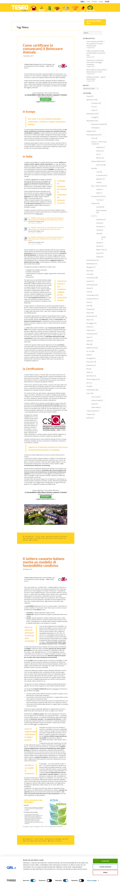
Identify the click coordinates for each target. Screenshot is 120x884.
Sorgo (93, 110)
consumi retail (96, 400)
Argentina (99, 147)
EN (108, 1)
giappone (99, 179)
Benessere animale (53, 536)
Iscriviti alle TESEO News (94, 22)
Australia (99, 207)
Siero (88, 383)
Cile (97, 154)
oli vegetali (90, 358)
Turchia (98, 200)
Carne (88, 274)
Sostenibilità (29, 538)
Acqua (88, 96)
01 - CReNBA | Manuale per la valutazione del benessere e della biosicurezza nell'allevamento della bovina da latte (46, 219)
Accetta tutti (105, 861)
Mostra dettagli (92, 880)
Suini (88, 393)
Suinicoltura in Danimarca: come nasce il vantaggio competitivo (95, 62)
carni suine (95, 397)
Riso (87, 369)
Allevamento (90, 121)
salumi (93, 404)
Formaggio (90, 323)
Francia (98, 223)
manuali (60, 538)
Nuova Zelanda (101, 210)
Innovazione (90, 334)
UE (92, 216)
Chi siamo (94, 1)
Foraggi (93, 117)
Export (88, 313)
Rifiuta (105, 872)
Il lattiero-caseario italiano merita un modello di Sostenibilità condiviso (43, 562)
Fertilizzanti (90, 316)
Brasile (98, 151)
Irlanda (98, 230)
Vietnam (89, 418)
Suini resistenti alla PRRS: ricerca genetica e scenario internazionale (95, 44)
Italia (24, 538)
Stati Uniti (99, 165)
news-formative (42, 841)
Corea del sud (100, 175)
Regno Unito (100, 250)
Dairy (88, 302)
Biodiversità (90, 264)
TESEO (19, 7)
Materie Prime (91, 348)
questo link (31, 282)
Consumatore (90, 295)
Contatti (101, 1)
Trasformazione (91, 411)
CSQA (43, 538)
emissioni (55, 689)
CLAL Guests (41, 536)
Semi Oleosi (90, 376)
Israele (98, 189)
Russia (98, 253)
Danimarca (99, 219)
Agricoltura (90, 100)
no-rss (88, 351)
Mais (88, 344)
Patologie (94, 128)
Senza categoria (91, 379)
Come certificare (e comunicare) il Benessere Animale (43, 49)
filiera (50, 538)
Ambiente (89, 131)
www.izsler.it (39, 213)
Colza (88, 292)
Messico (99, 158)
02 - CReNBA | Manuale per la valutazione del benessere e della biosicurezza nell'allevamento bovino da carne (46, 228)
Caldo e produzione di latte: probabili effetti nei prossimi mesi (95, 53)
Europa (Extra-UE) (97, 196)
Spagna (98, 257)
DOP (87, 306)
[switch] (49, 880)
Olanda (98, 243)
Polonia (98, 246)
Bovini (88, 271)
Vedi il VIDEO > (45, 99)
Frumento (94, 103)
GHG (37, 690)
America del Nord (97, 161)
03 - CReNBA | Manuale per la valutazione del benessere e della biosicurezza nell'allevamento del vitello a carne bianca (46, 238)
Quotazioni (90, 365)
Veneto (103, 237)
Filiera (88, 320)
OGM (88, 355)
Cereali (88, 281)
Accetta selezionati (105, 867)
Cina (97, 172)
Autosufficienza (91, 260)
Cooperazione (91, 299)
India (98, 182)
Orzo (93, 107)
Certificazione (63, 536)
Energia (89, 309)
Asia (92, 168)
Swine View (95, 407)
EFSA (47, 538)
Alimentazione (91, 114)
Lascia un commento (56, 841)
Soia (87, 386)
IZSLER (55, 538)
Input (88, 337)
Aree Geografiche (92, 135)
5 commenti (34, 540)
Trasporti (89, 414)
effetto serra (26, 841)
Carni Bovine (90, 278)
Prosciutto (89, 362)
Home (88, 1)
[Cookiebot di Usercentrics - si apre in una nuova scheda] (11, 880)
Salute (88, 372)
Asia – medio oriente (98, 186)
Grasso (88, 327)
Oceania (94, 203)
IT (106, 1)
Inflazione (89, 330)
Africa (93, 138)
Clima (88, 288)
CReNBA (38, 538)
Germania (99, 227)
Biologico (89, 267)
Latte (88, 341)
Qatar (98, 193)
